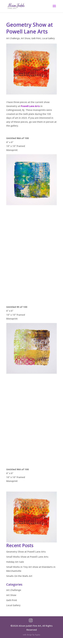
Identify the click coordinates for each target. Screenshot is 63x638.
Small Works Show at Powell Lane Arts (27, 556)
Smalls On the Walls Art (19, 575)
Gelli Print (36, 38)
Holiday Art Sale (15, 561)
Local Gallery (48, 38)
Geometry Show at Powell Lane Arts (26, 551)
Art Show (25, 38)
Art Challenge (13, 38)
